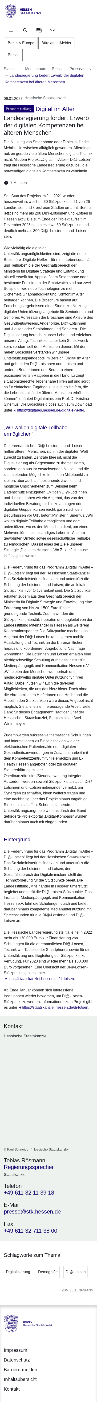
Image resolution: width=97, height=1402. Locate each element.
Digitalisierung (18, 1272)
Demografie (48, 1272)
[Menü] (10, 30)
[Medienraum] (39, 30)
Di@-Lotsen (76, 1272)
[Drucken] (71, 183)
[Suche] (25, 30)
